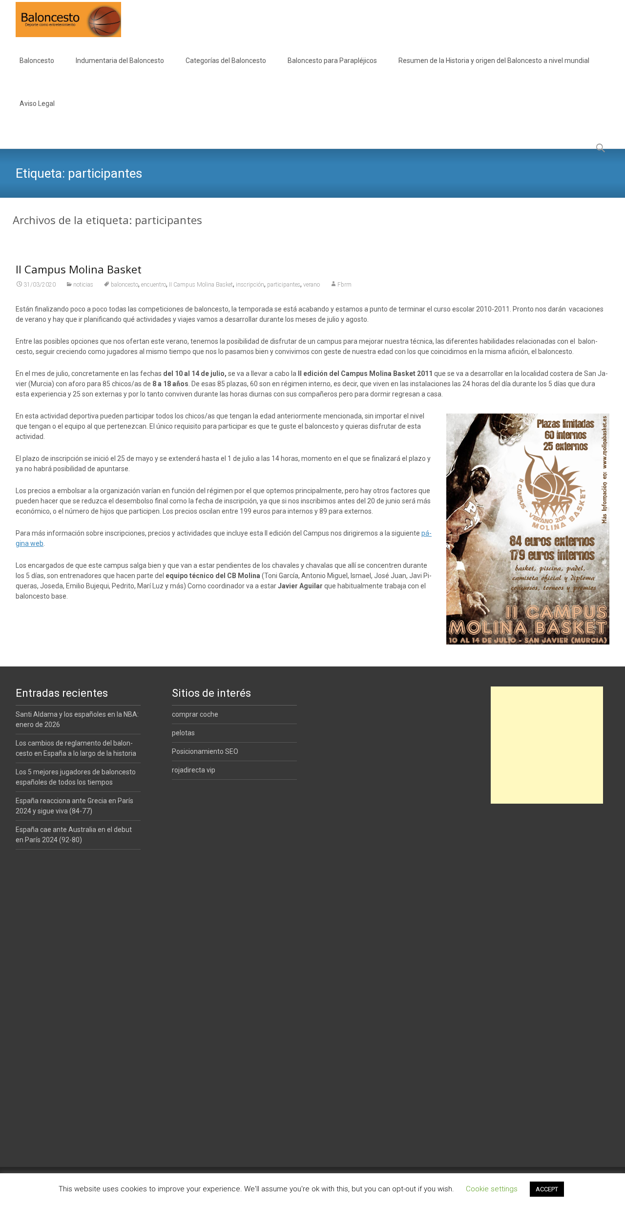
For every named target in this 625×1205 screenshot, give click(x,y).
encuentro (153, 284)
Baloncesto (37, 60)
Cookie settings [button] (492, 1188)
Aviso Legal (37, 103)
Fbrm (344, 284)
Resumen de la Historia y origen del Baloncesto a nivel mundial (493, 60)
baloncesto (124, 284)
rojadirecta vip (193, 770)
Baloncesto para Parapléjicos (332, 60)
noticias (83, 284)
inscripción (250, 284)
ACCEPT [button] (547, 1189)
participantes (283, 284)
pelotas (183, 733)
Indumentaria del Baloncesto (120, 60)
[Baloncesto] (60, 19)
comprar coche (195, 714)
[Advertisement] (547, 745)
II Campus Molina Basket (79, 269)
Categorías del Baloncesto (226, 60)
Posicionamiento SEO (205, 751)
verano (311, 284)
